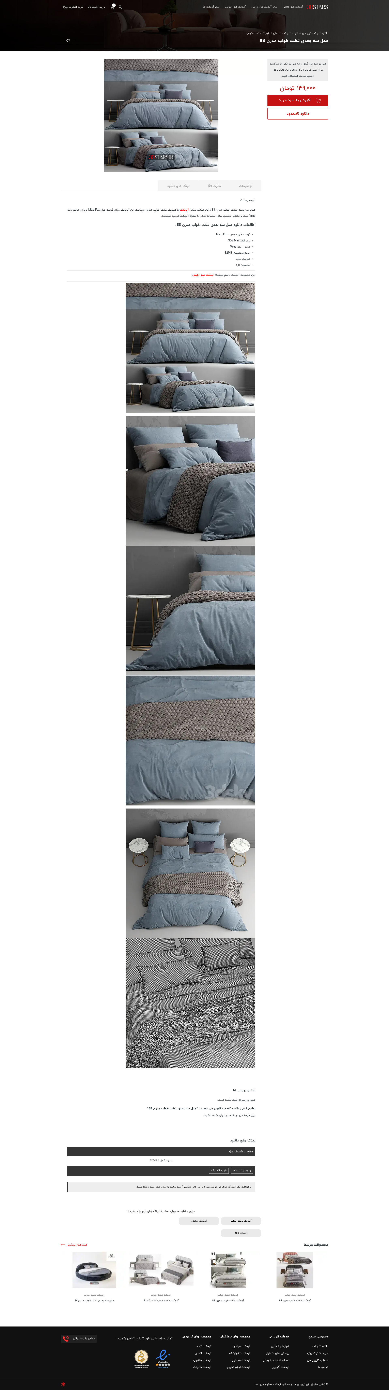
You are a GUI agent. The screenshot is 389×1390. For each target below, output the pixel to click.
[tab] (245, 185)
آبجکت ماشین (202, 1360)
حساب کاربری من (317, 1360)
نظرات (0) (214, 186)
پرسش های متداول (277, 1353)
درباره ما (323, 1367)
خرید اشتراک (219, 1171)
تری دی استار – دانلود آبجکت (289, 1384)
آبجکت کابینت (202, 1367)
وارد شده (217, 1115)
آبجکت (184, 210)
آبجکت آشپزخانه (239, 1353)
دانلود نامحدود (298, 113)
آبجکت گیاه (204, 1346)
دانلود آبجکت (320, 1346)
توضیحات (245, 186)
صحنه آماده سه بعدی (276, 1360)
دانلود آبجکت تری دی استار (311, 33)
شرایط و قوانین (280, 1346)
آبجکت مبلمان (282, 33)
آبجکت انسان (203, 1353)
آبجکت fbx (241, 1233)
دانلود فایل (166, 1161)
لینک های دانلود (178, 186)
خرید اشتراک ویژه (317, 1353)
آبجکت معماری (241, 1360)
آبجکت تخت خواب (257, 33)
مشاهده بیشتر (77, 1245)
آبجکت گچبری (280, 1367)
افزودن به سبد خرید (295, 100)
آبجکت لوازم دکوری (238, 1367)
